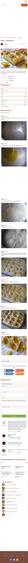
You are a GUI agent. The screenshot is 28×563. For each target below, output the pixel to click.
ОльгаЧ (4, 438)
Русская (10, 78)
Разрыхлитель (3, 100)
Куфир (2, 88)
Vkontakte (9, 373)
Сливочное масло (4, 90)
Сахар (2, 94)
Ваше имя (4, 386)
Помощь (22, 555)
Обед (7, 82)
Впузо (2, 37)
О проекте (6, 555)
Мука (2, 98)
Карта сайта (12, 555)
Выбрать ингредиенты (19, 5)
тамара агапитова (4, 454)
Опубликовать (14, 416)
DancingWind (3, 425)
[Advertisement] (14, 22)
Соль (2, 96)
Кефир (11, 80)
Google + (20, 370)
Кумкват (2, 104)
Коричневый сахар (4, 106)
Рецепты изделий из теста (10, 37)
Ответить (19, 431)
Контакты (17, 555)
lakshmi (3, 446)
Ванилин (2, 102)
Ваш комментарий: (6, 407)
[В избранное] (26, 44)
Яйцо (2, 92)
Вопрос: (3, 398)
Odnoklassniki (20, 373)
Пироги (19, 37)
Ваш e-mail (4, 392)
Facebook (10, 370)
